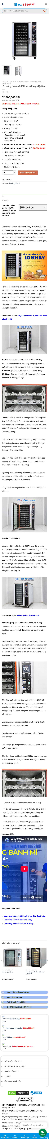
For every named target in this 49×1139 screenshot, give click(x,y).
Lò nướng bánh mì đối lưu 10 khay (18, 923)
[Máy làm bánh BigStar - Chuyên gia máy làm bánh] (24, 4)
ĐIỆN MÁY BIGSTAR (8, 1132)
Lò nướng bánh (36, 82)
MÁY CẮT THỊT (20, 1132)
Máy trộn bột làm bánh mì (28, 615)
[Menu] (46, 4)
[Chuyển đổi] (2, 1061)
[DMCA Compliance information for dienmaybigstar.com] (24, 1099)
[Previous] (5, 40)
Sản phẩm (13, 82)
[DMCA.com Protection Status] (18, 1093)
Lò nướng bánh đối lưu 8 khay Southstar (35, 972)
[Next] (43, 40)
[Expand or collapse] (44, 207)
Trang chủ (5, 82)
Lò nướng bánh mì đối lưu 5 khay (18, 920)
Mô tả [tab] (3, 196)
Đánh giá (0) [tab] (5, 200)
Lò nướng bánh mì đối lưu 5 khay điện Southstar (24, 916)
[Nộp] (44, 11)
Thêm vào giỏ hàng (28, 172)
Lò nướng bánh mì (14, 183)
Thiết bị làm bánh (23, 82)
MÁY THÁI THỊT (31, 1132)
